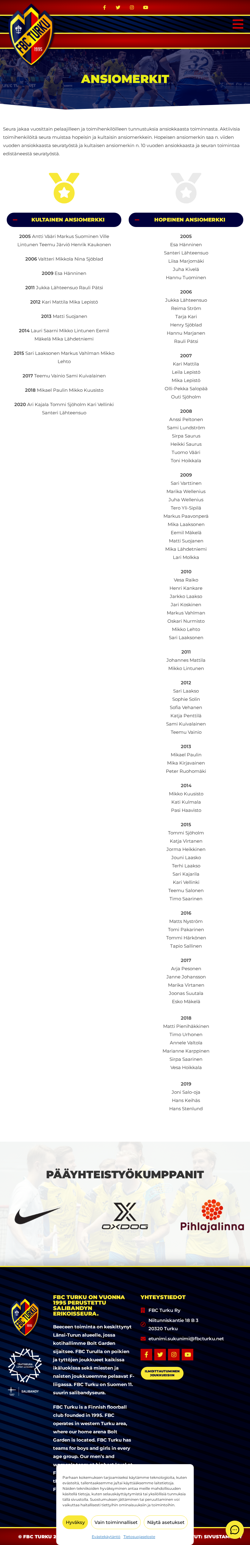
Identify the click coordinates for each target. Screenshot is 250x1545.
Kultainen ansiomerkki (68, 220)
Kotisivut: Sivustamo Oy (208, 1537)
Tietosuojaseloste (139, 1536)
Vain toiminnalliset (116, 1522)
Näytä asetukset (165, 1522)
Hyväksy (75, 1522)
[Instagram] (132, 7)
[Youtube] (145, 7)
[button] (64, 220)
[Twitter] (118, 7)
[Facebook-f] (104, 7)
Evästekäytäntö (106, 1536)
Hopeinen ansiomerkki (189, 220)
